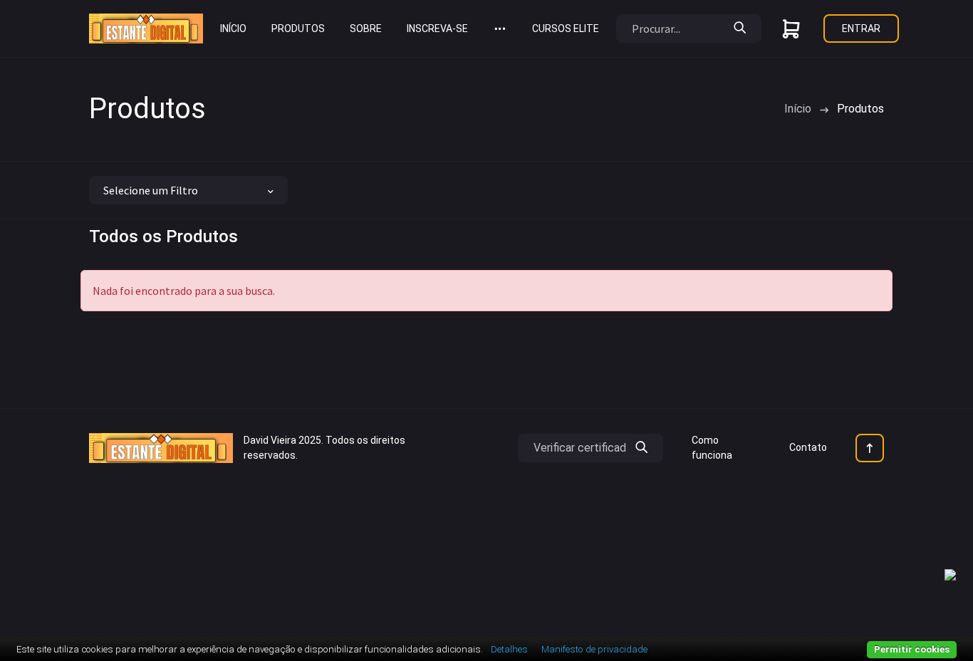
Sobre (366, 28)
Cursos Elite (565, 28)
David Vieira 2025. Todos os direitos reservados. (324, 447)
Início (233, 28)
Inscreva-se (437, 28)
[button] (500, 28)
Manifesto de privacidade (594, 649)
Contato (808, 447)
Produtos (298, 28)
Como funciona (712, 447)
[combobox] (188, 190)
